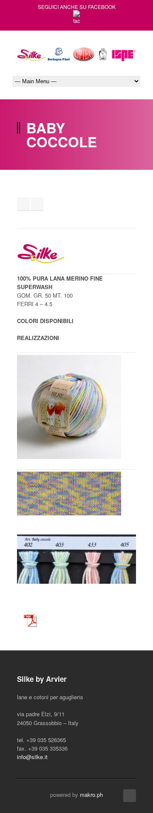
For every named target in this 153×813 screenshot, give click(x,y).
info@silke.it (32, 757)
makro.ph (91, 794)
